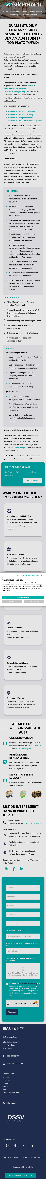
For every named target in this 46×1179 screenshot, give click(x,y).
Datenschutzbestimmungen (25, 575)
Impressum (40, 575)
